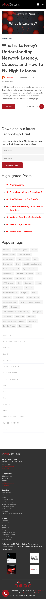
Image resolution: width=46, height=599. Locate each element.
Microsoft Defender (10, 293)
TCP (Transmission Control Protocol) (16, 312)
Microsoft (29, 288)
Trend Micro (19, 316)
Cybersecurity (8, 273)
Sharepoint (15, 307)
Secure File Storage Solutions (31, 302)
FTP (30, 278)
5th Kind (6, 250)
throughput (37, 312)
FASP (39, 273)
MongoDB (24, 293)
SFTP (5, 307)
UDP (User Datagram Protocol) (13, 321)
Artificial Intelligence (20, 250)
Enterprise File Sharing (25, 273)
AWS (35, 259)
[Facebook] (20, 585)
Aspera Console (24, 254)
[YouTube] (29, 585)
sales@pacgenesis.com (8, 466)
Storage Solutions (14, 417)
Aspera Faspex (8, 259)
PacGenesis (19, 297)
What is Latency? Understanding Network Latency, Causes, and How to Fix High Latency (22, 57)
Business (8, 360)
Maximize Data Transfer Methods (25, 217)
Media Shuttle (16, 288)
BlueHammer (7, 264)
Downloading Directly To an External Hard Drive (26, 208)
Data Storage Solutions (20, 224)
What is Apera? (16, 185)
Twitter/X (31, 316)
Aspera (5, 38)
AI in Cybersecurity (14, 342)
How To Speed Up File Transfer (24, 199)
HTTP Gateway (8, 283)
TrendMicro (7, 316)
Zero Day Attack (9, 326)
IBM (10, 38)
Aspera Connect (9, 254)
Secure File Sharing (10, 302)
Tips (5, 429)
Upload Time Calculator (20, 231)
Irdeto (39, 283)
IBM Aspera (28, 283)
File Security (7, 278)
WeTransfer (32, 321)
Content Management (11, 269)
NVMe (34, 293)
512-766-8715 (5, 469)
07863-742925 (6, 485)
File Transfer (20, 278)
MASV (5, 288)
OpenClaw (6, 297)
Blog (5, 354)
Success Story (11, 423)
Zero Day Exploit (24, 326)
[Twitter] (25, 585)
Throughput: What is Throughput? (25, 192)
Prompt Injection (33, 297)
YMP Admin (10, 78)
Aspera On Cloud (23, 259)
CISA (17, 264)
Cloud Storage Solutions (32, 264)
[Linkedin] (16, 585)
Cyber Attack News (30, 269)
